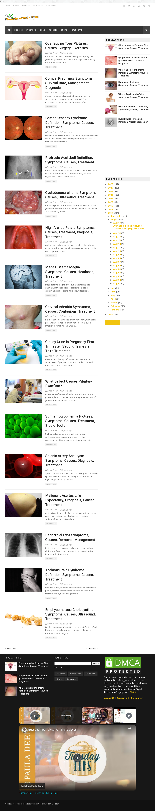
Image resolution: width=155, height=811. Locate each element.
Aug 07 (117, 261)
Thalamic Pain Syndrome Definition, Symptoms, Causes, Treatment (69, 574)
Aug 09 (117, 254)
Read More (51, 67)
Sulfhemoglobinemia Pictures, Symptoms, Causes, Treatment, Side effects (70, 421)
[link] (24, 730)
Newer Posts (11, 648)
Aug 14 (117, 236)
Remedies (90, 673)
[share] (129, 728)
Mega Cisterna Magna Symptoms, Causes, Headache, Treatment (69, 272)
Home (7, 5)
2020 (111, 202)
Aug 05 (117, 269)
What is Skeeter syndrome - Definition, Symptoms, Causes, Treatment (133, 73)
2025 (111, 187)
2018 (111, 209)
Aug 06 (117, 265)
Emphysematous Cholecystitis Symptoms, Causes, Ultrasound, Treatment (70, 614)
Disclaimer (51, 5)
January (115, 309)
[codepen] (144, 5)
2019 (111, 205)
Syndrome (71, 679)
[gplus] (134, 5)
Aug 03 (117, 276)
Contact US (38, 5)
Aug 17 (117, 222)
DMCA (133, 692)
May (113, 295)
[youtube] (139, 5)
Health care (75, 673)
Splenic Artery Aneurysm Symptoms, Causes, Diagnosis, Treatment (69, 460)
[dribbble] (149, 5)
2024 (111, 191)
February (116, 306)
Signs (59, 679)
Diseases (61, 673)
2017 (111, 212)
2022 (111, 198)
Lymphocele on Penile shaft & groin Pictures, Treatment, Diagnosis (132, 60)
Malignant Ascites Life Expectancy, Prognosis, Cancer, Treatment (69, 500)
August (115, 219)
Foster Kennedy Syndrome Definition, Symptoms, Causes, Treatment (69, 122)
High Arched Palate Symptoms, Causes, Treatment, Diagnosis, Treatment (70, 232)
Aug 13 (117, 240)
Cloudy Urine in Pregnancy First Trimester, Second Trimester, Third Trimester (69, 346)
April (113, 298)
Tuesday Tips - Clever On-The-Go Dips (53, 729)
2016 (111, 314)
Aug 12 (117, 243)
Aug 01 (117, 283)
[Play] (98, 716)
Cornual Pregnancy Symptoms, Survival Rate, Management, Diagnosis (69, 83)
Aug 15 (117, 233)
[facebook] (124, 5)
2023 (111, 194)
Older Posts (92, 648)
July (113, 288)
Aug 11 (117, 247)
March (114, 302)
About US (26, 5)
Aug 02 (117, 279)
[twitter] (129, 5)
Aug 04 (117, 272)
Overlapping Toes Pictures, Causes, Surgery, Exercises (128, 227)
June (113, 291)
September (117, 216)
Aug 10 (117, 251)
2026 (111, 184)
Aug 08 (117, 258)
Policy (16, 5)
